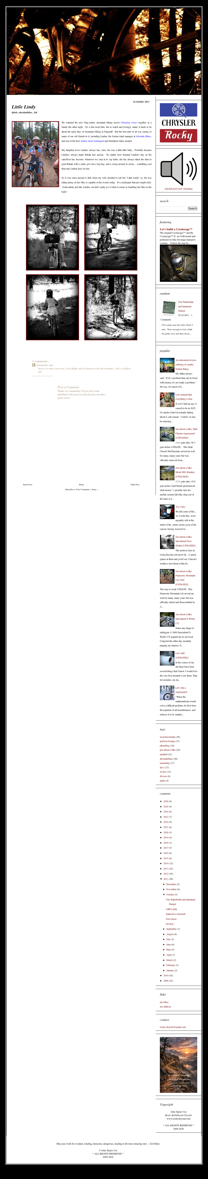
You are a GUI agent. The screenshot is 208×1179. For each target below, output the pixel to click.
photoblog (165, 745)
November (171, 889)
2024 (166, 811)
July (168, 939)
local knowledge (168, 736)
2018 (166, 842)
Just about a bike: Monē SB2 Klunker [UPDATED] (185, 472)
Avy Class (180, 506)
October (170, 894)
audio (162, 780)
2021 (166, 827)
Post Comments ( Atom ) (86, 489)
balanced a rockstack (176, 913)
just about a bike (168, 749)
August (170, 934)
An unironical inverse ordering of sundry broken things (186, 364)
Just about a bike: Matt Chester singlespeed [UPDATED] (186, 433)
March (169, 960)
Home (81, 484)
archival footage (167, 741)
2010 (166, 975)
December (171, 884)
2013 (166, 868)
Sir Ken (169, 923)
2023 (166, 816)
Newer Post (27, 484)
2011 (166, 878)
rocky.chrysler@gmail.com (173, 1026)
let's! (162, 767)
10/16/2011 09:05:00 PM (42, 376)
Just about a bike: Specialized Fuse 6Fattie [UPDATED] (185, 541)
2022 (166, 821)
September (171, 928)
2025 (166, 806)
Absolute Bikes (143, 136)
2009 (166, 980)
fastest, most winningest (92, 140)
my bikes (164, 1002)
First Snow (171, 918)
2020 (166, 832)
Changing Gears (129, 122)
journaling (165, 762)
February (171, 965)
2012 (166, 873)
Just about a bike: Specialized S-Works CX (185, 618)
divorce (163, 776)
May (168, 949)
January (170, 970)
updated (163, 754)
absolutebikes (26, 112)
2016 (166, 853)
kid (35, 112)
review (163, 771)
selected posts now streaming (179, 188)
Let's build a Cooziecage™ (176, 229)
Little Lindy (171, 909)
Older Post (135, 484)
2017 (166, 847)
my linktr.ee (165, 1006)
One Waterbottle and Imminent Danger (186, 306)
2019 (166, 837)
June (168, 944)
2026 (166, 801)
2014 (166, 863)
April (169, 954)
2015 (166, 858)
